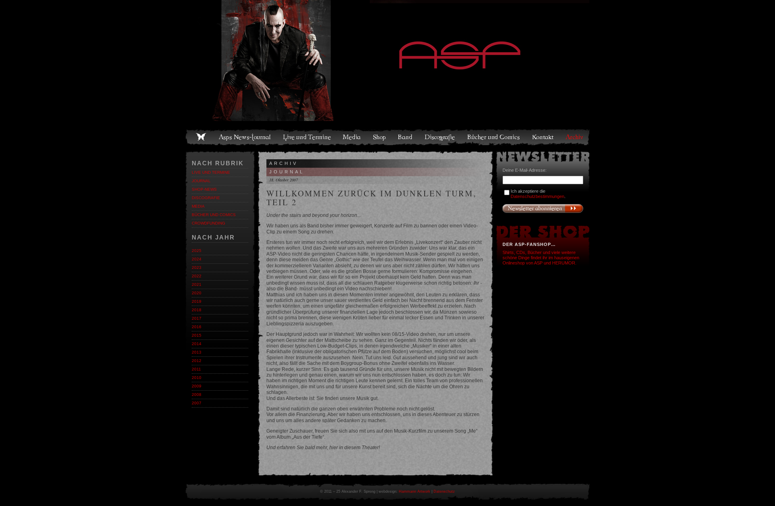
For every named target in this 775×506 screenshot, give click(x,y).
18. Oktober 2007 (283, 180)
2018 (196, 310)
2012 (196, 360)
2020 (196, 293)
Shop (380, 137)
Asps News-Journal (245, 137)
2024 (196, 259)
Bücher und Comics (494, 137)
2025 (196, 250)
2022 (196, 276)
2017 (196, 318)
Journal (201, 181)
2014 (196, 343)
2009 (196, 386)
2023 (196, 267)
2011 (196, 369)
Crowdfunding (208, 223)
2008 (196, 394)
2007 (196, 403)
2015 (196, 335)
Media (352, 137)
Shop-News (204, 189)
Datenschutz (444, 491)
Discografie (440, 137)
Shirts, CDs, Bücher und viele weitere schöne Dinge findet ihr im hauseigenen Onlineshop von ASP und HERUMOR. (541, 257)
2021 (196, 284)
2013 (196, 352)
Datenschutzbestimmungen (537, 196)
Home (201, 137)
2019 (196, 301)
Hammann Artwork (414, 491)
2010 (196, 377)
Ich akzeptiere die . (538, 194)
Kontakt (543, 137)
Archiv (575, 137)
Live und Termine (307, 137)
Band (405, 137)
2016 (196, 327)
